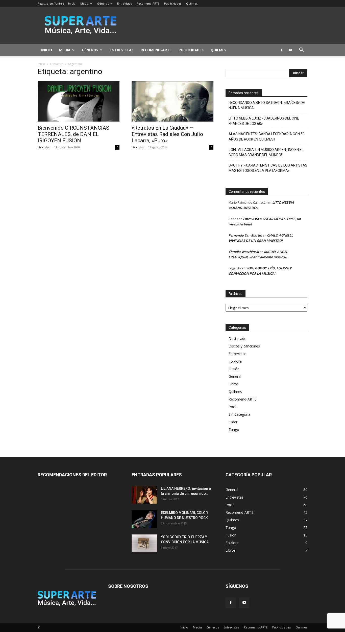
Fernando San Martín (245, 235)
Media (84, 3)
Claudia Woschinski (244, 251)
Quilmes (192, 3)
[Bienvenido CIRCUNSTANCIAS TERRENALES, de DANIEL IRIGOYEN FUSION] (78, 101)
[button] (301, 50)
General (235, 376)
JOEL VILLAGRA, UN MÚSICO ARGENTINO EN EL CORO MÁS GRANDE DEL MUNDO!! (266, 152)
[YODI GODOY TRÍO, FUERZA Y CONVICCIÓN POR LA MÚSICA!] (144, 543)
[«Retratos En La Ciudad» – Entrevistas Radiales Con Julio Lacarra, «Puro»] (172, 101)
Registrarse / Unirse (51, 3)
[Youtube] (290, 50)
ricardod (44, 147)
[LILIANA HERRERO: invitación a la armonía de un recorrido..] (144, 495)
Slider (233, 421)
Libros (234, 384)
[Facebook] (281, 50)
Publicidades (172, 3)
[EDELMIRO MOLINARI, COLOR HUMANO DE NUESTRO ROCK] (144, 519)
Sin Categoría (239, 414)
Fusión (234, 368)
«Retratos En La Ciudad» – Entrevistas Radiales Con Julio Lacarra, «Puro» (167, 134)
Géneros (103, 3)
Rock (233, 406)
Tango (234, 429)
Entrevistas (124, 3)
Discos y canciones (244, 346)
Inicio (72, 3)
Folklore (235, 361)
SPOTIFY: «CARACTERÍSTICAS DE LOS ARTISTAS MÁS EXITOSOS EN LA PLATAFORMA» (268, 168)
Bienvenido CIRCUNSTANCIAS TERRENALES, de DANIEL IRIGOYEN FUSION (73, 134)
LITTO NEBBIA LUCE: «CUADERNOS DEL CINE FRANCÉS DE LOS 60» (264, 121)
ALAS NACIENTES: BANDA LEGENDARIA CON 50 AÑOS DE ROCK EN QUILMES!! (267, 136)
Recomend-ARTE (148, 3)
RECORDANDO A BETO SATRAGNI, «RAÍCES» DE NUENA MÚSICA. (267, 105)
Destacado (238, 338)
